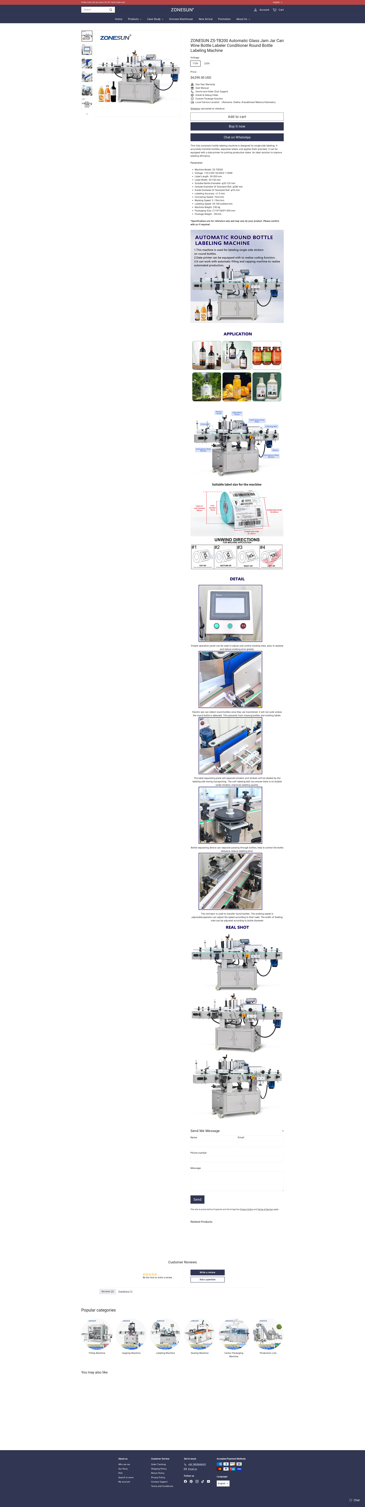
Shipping (195, 108)
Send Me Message (205, 1131)
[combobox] (98, 10)
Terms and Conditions (162, 1486)
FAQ (120, 1473)
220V (207, 63)
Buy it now (237, 126)
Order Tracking (158, 1464)
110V (195, 63)
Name (193, 1137)
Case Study (154, 19)
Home (118, 19)
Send (197, 1200)
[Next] (87, 113)
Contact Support (159, 1481)
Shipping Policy (159, 1469)
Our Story (123, 1469)
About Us (242, 19)
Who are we (124, 1464)
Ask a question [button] (208, 1279)
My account (124, 1481)
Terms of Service (265, 1209)
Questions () (125, 1291)
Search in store (126, 1477)
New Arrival (205, 19)
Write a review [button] (207, 1272)
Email (241, 1137)
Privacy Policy (246, 1209)
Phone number (198, 1152)
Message (195, 1168)
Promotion (224, 19)
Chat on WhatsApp (237, 137)
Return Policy (157, 1473)
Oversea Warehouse (181, 19)
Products (133, 19)
